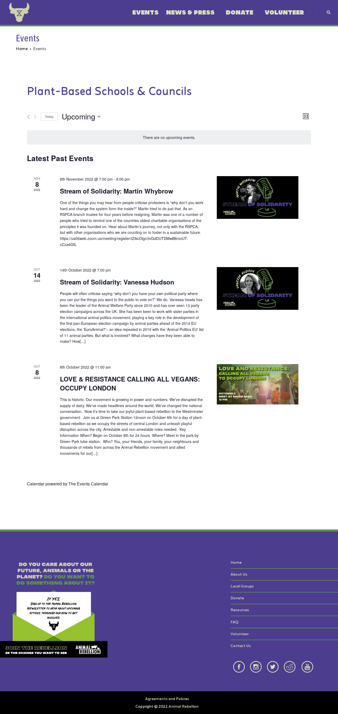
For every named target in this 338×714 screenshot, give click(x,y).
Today (49, 116)
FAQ (234, 622)
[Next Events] (35, 116)
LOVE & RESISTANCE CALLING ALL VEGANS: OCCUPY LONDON (130, 383)
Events (145, 12)
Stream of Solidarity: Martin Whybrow (116, 190)
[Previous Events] (28, 116)
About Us (239, 574)
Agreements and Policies (167, 698)
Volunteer (284, 12)
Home (236, 562)
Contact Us (241, 645)
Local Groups (242, 586)
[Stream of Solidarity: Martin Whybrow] (257, 197)
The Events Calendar (88, 484)
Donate (239, 12)
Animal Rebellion (183, 706)
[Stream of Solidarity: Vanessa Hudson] (257, 288)
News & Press (190, 12)
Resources (240, 609)
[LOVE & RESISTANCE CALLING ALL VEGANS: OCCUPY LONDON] (257, 384)
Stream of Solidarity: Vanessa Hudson (117, 281)
